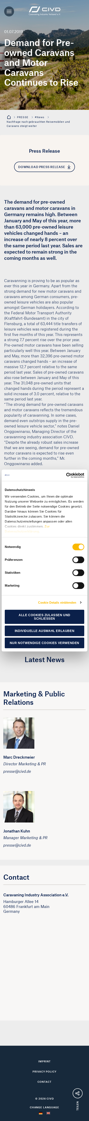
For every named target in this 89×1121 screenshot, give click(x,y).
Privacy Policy (44, 1071)
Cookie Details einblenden (57, 602)
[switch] (78, 559)
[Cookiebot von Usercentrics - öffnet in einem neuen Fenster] (66, 475)
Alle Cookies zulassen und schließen (44, 616)
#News (39, 117)
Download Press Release (41, 167)
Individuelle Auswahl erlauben (44, 631)
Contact (44, 1081)
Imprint (44, 1061)
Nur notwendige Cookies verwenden (44, 643)
